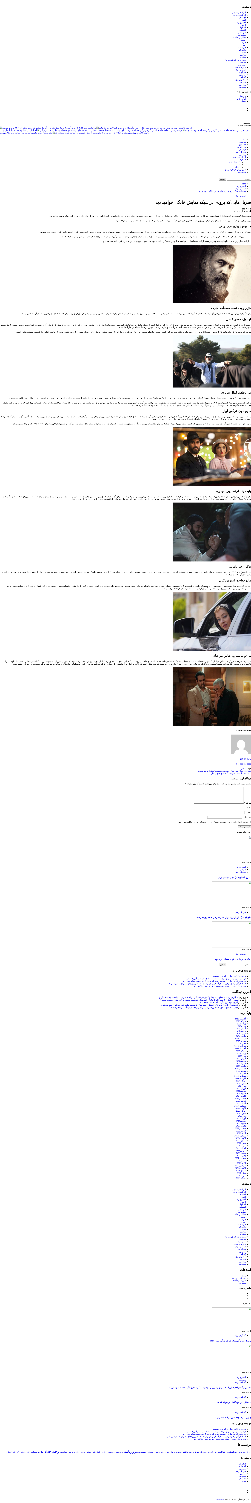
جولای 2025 (241, 1051)
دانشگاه (242, 50)
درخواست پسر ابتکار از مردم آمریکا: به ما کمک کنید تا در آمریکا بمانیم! (66, 128)
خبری (243, 45)
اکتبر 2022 (241, 1133)
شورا (109, 1452)
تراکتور (185, 1452)
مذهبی (243, 82)
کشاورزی (22, 1452)
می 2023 (242, 1116)
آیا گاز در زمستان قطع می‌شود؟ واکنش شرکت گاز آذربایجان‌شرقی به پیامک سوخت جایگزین (198, 997)
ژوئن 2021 (241, 1173)
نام (249, 807)
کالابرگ (27, 1452)
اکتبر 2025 (241, 1044)
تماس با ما (241, 99)
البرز (238, 164)
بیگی (201, 1452)
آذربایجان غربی (239, 15)
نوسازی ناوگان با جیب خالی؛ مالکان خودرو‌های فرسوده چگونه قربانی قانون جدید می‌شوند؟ (199, 1000)
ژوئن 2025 (241, 1053)
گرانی (14, 1452)
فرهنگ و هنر (240, 70)
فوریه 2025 (241, 1063)
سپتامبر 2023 (240, 1106)
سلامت (242, 55)
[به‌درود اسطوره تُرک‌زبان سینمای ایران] (231, 860)
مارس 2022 (241, 1151)
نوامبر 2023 (241, 1101)
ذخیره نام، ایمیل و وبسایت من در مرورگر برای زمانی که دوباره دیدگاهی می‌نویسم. (212, 822)
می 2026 (242, 1026)
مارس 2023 (241, 1121)
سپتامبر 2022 (240, 1136)
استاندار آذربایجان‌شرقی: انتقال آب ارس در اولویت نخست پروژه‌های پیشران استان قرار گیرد (206, 984)
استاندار (230, 1452)
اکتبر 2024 (241, 1073)
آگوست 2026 (240, 1019)
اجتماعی (242, 17)
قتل (93, 1452)
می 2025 (242, 1056)
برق (213, 1452)
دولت (150, 1452)
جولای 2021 (241, 1170)
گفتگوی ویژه (240, 80)
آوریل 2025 (241, 1058)
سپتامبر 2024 (240, 1076)
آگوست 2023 (240, 1108)
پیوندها (243, 96)
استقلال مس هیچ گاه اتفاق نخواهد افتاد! (234, 1402)
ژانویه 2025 (241, 1066)
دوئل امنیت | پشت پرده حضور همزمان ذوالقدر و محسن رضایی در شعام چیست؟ (203, 1007)
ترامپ (191, 1452)
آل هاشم (245, 1452)
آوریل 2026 (241, 1029)
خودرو (158, 1452)
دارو (153, 1452)
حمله (162, 1452)
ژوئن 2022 (241, 1143)
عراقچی (103, 1452)
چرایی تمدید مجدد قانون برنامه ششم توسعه (232, 1417)
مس (69, 1452)
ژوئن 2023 (241, 1113)
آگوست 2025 (240, 1049)
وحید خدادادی (245, 759)
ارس (236, 1452)
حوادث (243, 42)
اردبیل (243, 25)
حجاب (167, 1452)
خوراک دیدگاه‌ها (239, 1280)
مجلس (88, 1452)
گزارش (242, 75)
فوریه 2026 (241, 1034)
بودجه (205, 1452)
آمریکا (240, 1452)
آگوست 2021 (240, 1168)
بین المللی (241, 147)
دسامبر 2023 (240, 1098)
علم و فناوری (240, 67)
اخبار (244, 20)
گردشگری (9, 1452)
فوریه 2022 (241, 1153)
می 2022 (242, 1146)
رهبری (138, 1452)
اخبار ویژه (241, 22)
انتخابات (222, 1452)
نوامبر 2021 (241, 1161)
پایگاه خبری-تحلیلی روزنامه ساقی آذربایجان (223, 116)
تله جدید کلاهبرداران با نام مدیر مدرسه (229, 976)
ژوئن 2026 (241, 1024)
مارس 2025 (241, 1061)
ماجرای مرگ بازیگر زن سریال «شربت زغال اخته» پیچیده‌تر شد (224, 917)
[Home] (250, 135)
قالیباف (98, 1452)
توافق (179, 1452)
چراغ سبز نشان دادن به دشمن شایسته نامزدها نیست (224, 771)
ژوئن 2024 (241, 1083)
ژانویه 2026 (241, 1036)
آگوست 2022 (240, 1138)
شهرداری (115, 1452)
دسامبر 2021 (240, 1158)
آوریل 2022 (241, 1148)
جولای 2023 (241, 1111)
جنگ (171, 1452)
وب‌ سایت (247, 817)
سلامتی (242, 57)
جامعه (243, 40)
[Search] (250, 176)
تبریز (197, 1452)
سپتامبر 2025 (240, 1046)
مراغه (77, 1452)
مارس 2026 (241, 1031)
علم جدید (242, 65)
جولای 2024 (241, 1081)
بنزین (209, 1452)
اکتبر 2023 (241, 1103)
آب (250, 1452)
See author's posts (243, 764)
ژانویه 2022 (241, 1156)
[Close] (250, 1)
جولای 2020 (241, 1178)
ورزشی (242, 85)
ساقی (121, 1452)
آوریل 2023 (241, 1118)
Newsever (220, 1499)
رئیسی (144, 1452)
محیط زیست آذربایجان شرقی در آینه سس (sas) (230, 1341)
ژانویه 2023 (241, 1126)
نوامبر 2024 (241, 1071)
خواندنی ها (241, 47)
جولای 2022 (241, 1141)
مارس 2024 (241, 1091)
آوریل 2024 (241, 1088)
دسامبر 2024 (240, 1068)
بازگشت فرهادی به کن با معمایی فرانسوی (233, 959)
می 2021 (242, 1175)
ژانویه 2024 (241, 1096)
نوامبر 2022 (241, 1131)
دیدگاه (247, 803)
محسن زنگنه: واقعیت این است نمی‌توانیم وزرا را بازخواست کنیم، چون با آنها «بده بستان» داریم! (210, 1387)
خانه (244, 140)
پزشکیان (34, 1451)
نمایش (243, 768)
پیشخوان (242, 35)
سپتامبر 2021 (240, 1165)
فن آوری (242, 72)
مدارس (82, 1452)
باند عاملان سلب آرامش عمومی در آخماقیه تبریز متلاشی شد (26, 133)
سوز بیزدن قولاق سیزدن (235, 60)
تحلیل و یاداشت (239, 37)
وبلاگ (243, 101)
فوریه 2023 (241, 1123)
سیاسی (242, 62)
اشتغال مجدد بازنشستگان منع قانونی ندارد (230, 773)
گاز (18, 1452)
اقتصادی (242, 30)
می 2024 (242, 1086)
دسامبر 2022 (240, 1128)
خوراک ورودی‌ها (239, 1278)
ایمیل (248, 812)
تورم (175, 1452)
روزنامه (130, 1451)
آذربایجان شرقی (239, 12)
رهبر (244, 52)
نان (61, 1452)
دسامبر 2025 (240, 1039)
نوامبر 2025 (241, 1041)
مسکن (64, 1452)
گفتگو (243, 77)
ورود (244, 1275)
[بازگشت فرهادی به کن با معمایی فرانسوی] (231, 947)
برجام (217, 1452)
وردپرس (242, 1283)
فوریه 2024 (241, 1093)
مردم (73, 1452)
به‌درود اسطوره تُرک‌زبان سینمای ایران (234, 877)
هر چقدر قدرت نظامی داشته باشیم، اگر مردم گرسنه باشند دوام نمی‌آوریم (150, 130)
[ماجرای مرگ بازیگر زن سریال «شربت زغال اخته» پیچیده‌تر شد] (231, 905)
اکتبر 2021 (241, 1163)
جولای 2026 (241, 1021)
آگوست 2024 (240, 1078)
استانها (243, 27)
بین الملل (242, 32)
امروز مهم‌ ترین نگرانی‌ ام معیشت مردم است (218, 1002)
